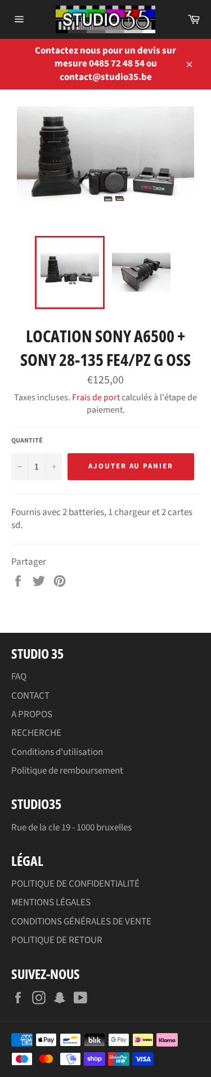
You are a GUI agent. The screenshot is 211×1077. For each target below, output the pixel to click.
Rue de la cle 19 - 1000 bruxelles (71, 827)
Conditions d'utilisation (57, 752)
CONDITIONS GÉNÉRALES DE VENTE (81, 921)
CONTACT (30, 696)
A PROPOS (31, 714)
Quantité (27, 440)
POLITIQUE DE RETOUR (56, 940)
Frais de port (96, 397)
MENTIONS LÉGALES (51, 902)
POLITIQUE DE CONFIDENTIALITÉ (75, 884)
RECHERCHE (36, 733)
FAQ (18, 676)
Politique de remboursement (67, 770)
